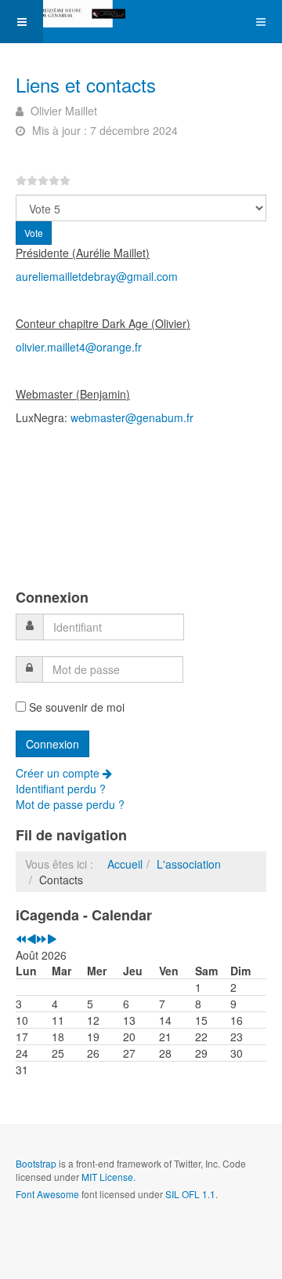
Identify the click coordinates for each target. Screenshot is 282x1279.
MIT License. (108, 1176)
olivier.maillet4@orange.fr (79, 347)
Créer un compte (59, 773)
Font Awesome (47, 1194)
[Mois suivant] (51, 939)
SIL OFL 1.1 (190, 1194)
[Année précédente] (21, 939)
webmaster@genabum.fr (131, 417)
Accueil (125, 864)
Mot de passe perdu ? (70, 804)
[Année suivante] (41, 939)
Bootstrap (36, 1163)
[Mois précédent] (31, 939)
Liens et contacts (86, 84)
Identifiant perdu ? (61, 788)
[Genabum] (62, 13)
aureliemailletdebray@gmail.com (97, 276)
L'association (189, 864)
